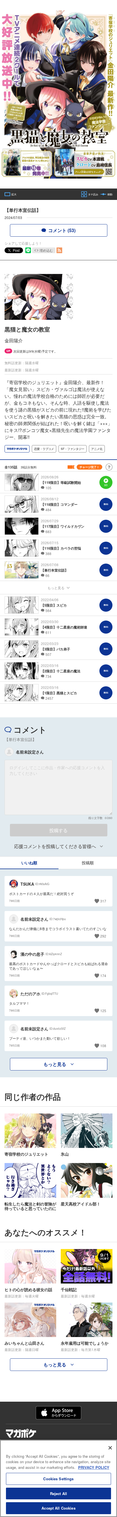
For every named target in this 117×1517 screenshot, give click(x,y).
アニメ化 (97, 449)
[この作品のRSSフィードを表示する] (59, 250)
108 (103, 1045)
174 (103, 975)
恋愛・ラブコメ (44, 449)
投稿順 (88, 862)
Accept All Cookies (58, 1508)
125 (103, 1010)
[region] (58, 1478)
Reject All (58, 1493)
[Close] (110, 1448)
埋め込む (46, 250)
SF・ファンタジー (72, 449)
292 (103, 936)
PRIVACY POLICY (93, 1467)
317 (103, 901)
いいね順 (29, 862)
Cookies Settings (58, 1478)
